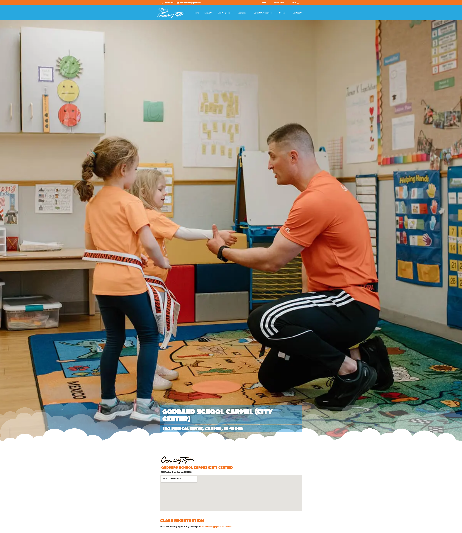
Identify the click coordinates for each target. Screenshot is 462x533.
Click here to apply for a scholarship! (216, 526)
